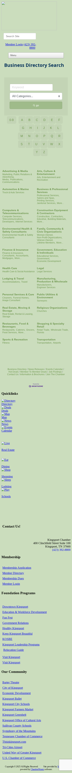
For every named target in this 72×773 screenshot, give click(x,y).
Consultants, (8, 255)
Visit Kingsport (11, 657)
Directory (7, 404)
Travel (24, 282)
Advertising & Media (15, 171)
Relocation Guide (13, 649)
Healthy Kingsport (13, 628)
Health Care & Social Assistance (18, 271)
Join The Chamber (55, 374)
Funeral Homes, (21, 297)
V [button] (44, 144)
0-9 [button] (11, 120)
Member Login (14, 44)
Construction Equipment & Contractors (52, 212)
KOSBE (7, 639)
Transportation (46, 339)
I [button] (37, 127)
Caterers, (20, 330)
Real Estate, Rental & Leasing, (17, 314)
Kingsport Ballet (12, 698)
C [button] (37, 120)
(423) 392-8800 (30, 46)
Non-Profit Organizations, (49, 237)
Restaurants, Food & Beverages (15, 325)
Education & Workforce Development (24, 612)
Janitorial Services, (46, 203)
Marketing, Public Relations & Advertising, (17, 175)
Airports (57, 343)
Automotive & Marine (15, 189)
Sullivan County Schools (16, 725)
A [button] (22, 120)
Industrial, (42, 219)
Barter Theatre (10, 682)
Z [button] (44, 152)
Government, (43, 258)
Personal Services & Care (18, 294)
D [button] (44, 120)
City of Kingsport (12, 687)
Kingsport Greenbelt (14, 714)
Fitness (6, 343)
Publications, (16, 179)
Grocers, (30, 330)
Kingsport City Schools (16, 704)
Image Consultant (11, 300)
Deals (4, 410)
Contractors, (57, 216)
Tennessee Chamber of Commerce (22, 736)
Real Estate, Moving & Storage (16, 309)
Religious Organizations (52, 307)
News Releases (36, 369)
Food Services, (9, 332)
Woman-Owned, (45, 235)
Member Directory (13, 573)
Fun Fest (7, 617)
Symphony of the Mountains (19, 731)
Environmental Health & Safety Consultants (17, 230)
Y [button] (37, 152)
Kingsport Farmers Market (17, 709)
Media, (5, 179)
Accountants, (22, 255)
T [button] (29, 144)
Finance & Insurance (15, 249)
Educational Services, (48, 256)
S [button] (22, 144)
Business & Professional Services (52, 191)
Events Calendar (54, 369)
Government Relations (15, 622)
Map (4, 417)
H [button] (31, 127)
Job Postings (55, 372)
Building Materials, (57, 219)
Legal (40, 268)
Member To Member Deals (33, 372)
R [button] (59, 136)
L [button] (58, 127)
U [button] (36, 144)
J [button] (44, 127)
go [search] (37, 105)
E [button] (52, 120)
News (4, 424)
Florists (40, 332)
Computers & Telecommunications (15, 212)
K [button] (51, 127)
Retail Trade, (43, 330)
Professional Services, (48, 195)
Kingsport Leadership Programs (21, 644)
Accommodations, (11, 282)
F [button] (59, 120)
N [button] (29, 136)
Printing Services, (45, 200)
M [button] (21, 136)
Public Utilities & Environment (47, 296)
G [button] (23, 127)
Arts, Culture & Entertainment (46, 172)
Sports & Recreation (15, 339)
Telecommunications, (13, 219)
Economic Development (49, 261)
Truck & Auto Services (13, 192)
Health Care (9, 268)
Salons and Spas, (46, 198)
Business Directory (17, 369)
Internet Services (24, 221)
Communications (10, 182)
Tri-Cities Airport (12, 747)
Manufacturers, (44, 285)
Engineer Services (46, 287)
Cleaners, (7, 297)
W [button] (51, 144)
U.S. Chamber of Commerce (19, 758)
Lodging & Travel (13, 278)
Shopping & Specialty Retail (50, 325)
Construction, (43, 216)
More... (60, 203)
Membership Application (16, 567)
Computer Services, (12, 216)
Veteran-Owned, (45, 240)
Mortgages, (8, 258)
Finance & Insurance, (13, 253)
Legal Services (44, 271)
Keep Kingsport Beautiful (17, 633)
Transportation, (44, 343)
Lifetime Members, (46, 242)
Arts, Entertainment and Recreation (48, 178)
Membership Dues (13, 578)
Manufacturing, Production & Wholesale (52, 280)
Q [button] (52, 136)
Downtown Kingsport (15, 606)
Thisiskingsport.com (14, 741)
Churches (42, 311)
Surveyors (42, 300)
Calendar (6, 430)
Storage (6, 316)
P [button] (44, 136)
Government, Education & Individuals (52, 251)
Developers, (8, 221)
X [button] (59, 144)
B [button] (29, 120)
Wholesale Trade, (59, 330)
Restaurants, (8, 330)
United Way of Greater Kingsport (21, 752)
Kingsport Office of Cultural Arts (21, 720)
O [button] (37, 136)
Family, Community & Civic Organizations (50, 230)
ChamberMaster (37, 769)
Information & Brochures (32, 374)
